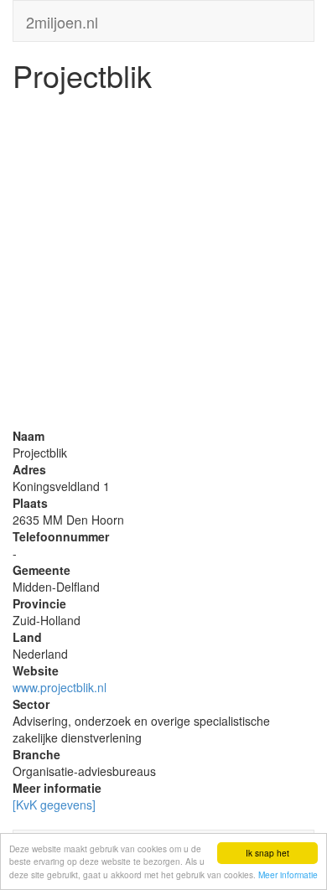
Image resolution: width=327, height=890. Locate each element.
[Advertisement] (163, 264)
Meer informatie (288, 874)
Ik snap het (267, 852)
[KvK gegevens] (54, 804)
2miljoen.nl (62, 18)
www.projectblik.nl (59, 687)
